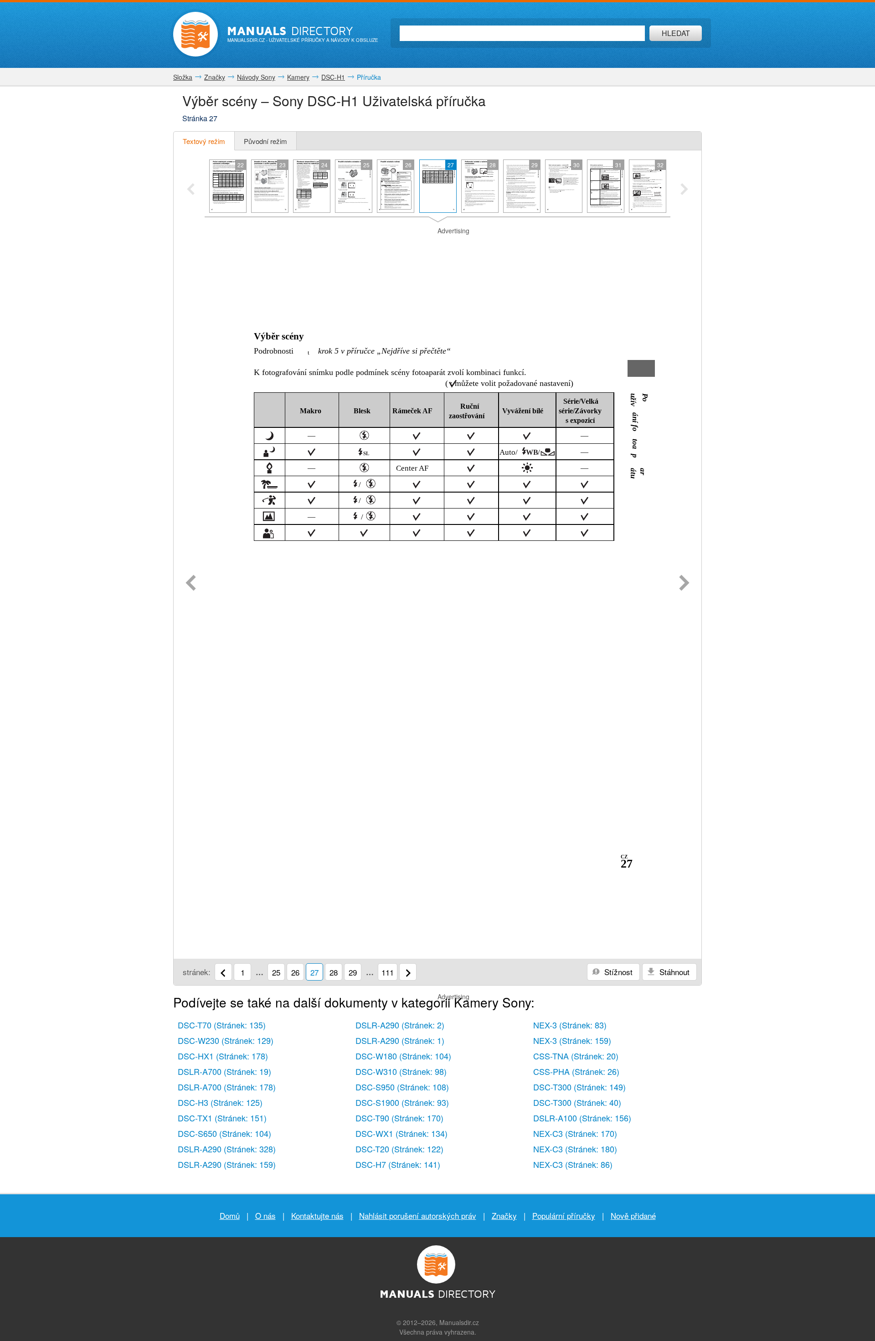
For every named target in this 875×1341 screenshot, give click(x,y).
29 (353, 972)
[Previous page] (191, 583)
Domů (230, 1215)
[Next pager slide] (684, 190)
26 (295, 972)
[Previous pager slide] (191, 190)
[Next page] (684, 583)
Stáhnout (673, 971)
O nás (265, 1215)
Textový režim (204, 141)
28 (333, 972)
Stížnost (617, 971)
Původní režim (265, 141)
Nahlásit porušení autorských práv (417, 1215)
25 (276, 972)
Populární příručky (563, 1215)
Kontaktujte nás (317, 1215)
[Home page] (195, 34)
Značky (504, 1215)
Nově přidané (633, 1215)
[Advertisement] (437, 246)
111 (387, 972)
